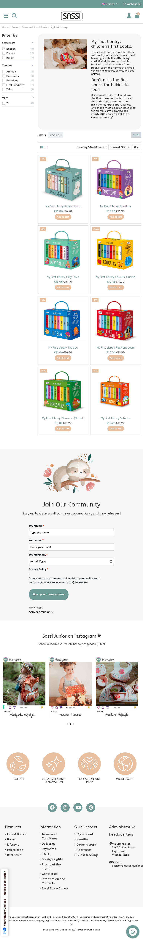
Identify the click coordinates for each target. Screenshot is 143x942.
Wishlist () (133, 4)
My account (85, 834)
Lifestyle (13, 844)
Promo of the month (51, 866)
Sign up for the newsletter (48, 594)
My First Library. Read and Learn (116, 347)
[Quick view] (83, 169)
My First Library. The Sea (63, 347)
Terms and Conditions (49, 836)
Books (11, 839)
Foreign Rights (52, 859)
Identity (82, 839)
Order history (86, 844)
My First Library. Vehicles (115, 418)
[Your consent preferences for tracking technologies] (3, 706)
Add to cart (63, 216)
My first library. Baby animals (63, 206)
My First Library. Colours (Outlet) (116, 277)
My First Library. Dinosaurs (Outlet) (63, 418)
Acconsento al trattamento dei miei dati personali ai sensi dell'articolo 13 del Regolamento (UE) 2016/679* (65, 580)
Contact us (49, 873)
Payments (49, 849)
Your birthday (38, 554)
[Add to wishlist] (83, 162)
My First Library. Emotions (115, 206)
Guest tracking (87, 855)
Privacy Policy (50, 929)
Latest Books (16, 834)
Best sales (14, 855)
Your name (36, 525)
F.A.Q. (46, 854)
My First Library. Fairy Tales (63, 277)
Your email (36, 540)
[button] (67, 724)
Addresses (84, 850)
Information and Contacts (53, 881)
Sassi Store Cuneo (55, 888)
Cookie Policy (67, 929)
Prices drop (15, 850)
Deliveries (48, 843)
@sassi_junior (96, 644)
